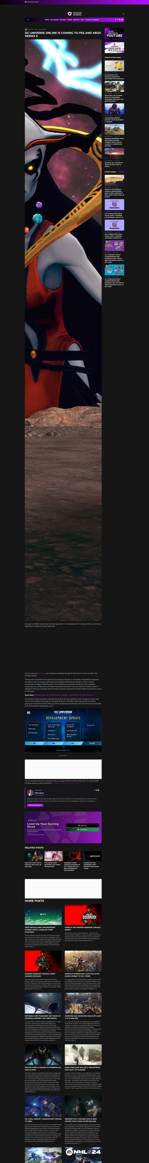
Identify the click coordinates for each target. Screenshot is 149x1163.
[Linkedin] (96, 790)
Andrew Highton (109, 115)
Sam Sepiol (107, 72)
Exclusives (54, 20)
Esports (76, 20)
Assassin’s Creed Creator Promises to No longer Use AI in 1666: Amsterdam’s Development (72, 866)
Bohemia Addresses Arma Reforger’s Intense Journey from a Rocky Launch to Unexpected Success (114, 142)
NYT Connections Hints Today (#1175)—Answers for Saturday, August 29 (114, 215)
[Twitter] (94, 790)
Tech (82, 20)
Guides (69, 20)
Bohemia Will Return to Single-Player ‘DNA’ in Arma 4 (114, 164)
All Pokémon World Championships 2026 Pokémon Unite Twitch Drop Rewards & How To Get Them (114, 258)
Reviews (63, 20)
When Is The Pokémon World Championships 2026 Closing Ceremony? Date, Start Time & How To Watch (114, 193)
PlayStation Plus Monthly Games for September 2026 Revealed (114, 76)
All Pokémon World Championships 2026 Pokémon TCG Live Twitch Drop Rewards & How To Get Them (114, 282)
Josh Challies (108, 187)
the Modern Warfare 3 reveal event (65, 783)
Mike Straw (30, 29)
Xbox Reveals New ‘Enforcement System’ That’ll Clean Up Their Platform (64, 695)
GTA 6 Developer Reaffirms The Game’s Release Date (52, 864)
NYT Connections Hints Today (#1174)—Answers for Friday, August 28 (113, 236)
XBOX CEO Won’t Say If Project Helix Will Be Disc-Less (33, 864)
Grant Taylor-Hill (108, 93)
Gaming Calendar (92, 20)
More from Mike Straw (35, 805)
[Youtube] (98, 790)
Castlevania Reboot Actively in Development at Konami (114, 119)
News (47, 20)
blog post (42, 673)
